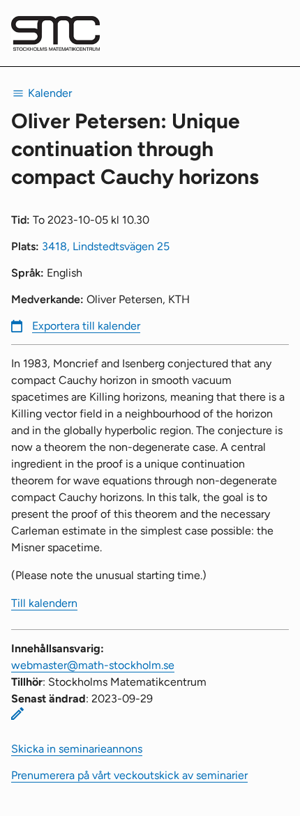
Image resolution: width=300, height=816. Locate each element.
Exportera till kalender (86, 325)
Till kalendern (44, 603)
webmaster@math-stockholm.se (92, 665)
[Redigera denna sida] (17, 713)
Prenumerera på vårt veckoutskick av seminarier (129, 775)
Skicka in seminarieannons (76, 748)
